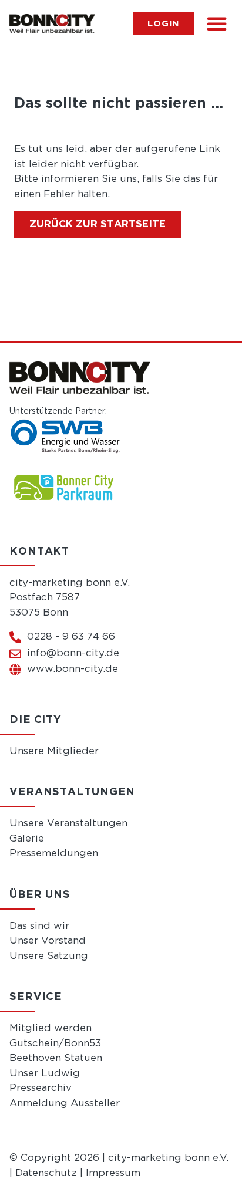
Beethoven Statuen (55, 1058)
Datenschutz (46, 1173)
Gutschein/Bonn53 (55, 1043)
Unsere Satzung (48, 956)
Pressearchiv (40, 1088)
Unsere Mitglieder (54, 751)
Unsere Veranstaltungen (68, 823)
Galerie (26, 839)
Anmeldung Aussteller (64, 1103)
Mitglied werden (50, 1028)
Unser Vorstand (47, 941)
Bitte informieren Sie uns (75, 179)
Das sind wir (39, 926)
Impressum (113, 1173)
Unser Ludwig (44, 1073)
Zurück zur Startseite (97, 224)
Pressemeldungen (53, 853)
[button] (217, 23)
